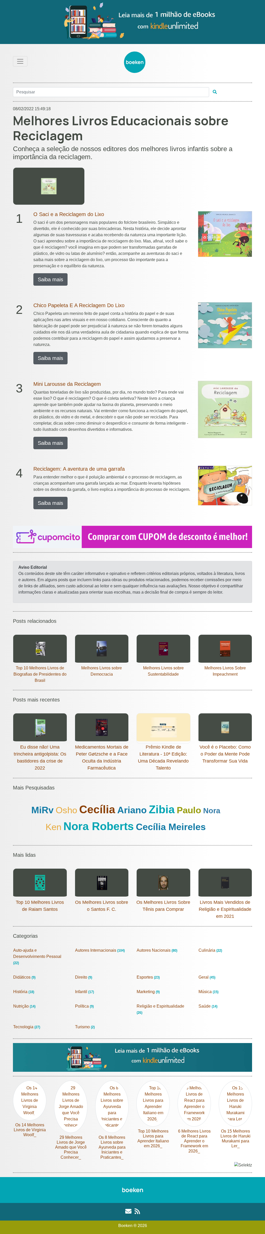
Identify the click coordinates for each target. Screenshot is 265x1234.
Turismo (85, 1027)
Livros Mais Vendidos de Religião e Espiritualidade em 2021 (225, 909)
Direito (83, 977)
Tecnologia (26, 1027)
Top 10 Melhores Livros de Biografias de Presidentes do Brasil (40, 674)
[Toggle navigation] (20, 61)
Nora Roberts (98, 826)
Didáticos (24, 977)
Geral (206, 977)
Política (84, 1006)
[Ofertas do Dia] (132, 22)
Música (208, 991)
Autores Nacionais (157, 950)
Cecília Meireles (171, 827)
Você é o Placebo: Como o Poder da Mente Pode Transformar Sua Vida (225, 754)
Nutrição (24, 1006)
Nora (211, 811)
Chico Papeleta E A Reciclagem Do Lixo (78, 305)
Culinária (210, 950)
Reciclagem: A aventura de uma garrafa (79, 469)
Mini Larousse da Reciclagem (67, 384)
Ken (53, 827)
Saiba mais (50, 279)
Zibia (162, 809)
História (23, 991)
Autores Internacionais (100, 950)
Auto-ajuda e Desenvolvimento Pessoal (37, 956)
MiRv (42, 810)
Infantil (84, 991)
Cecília (97, 809)
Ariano (132, 810)
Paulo (189, 810)
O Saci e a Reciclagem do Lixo (68, 214)
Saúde (207, 1006)
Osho (66, 810)
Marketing (148, 991)
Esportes (148, 977)
